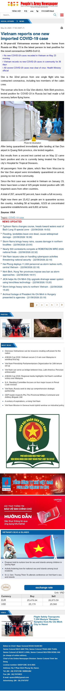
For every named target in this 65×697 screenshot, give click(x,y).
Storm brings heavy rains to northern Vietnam (32, 288)
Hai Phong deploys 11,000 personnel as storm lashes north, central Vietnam (32, 265)
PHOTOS (4, 314)
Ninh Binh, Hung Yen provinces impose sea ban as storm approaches (31, 273)
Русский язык (47, 11)
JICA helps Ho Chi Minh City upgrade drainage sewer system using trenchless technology (33, 280)
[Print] (62, 27)
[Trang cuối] (62, 305)
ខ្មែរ (37, 11)
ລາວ (31, 11)
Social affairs (7, 21)
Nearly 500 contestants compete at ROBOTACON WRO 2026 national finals (33, 250)
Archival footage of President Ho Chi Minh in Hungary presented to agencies (29, 296)
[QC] (32, 483)
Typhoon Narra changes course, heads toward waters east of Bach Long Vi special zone (33, 228)
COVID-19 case (16, 217)
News (21, 21)
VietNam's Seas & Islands (15, 532)
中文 (25, 11)
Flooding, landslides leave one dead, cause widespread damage (30, 235)
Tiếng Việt (16, 11)
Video (3, 612)
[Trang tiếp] (57, 305)
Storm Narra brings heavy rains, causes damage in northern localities (33, 243)
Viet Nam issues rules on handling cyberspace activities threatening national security (30, 258)
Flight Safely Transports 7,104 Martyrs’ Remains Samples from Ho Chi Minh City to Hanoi (48, 620)
